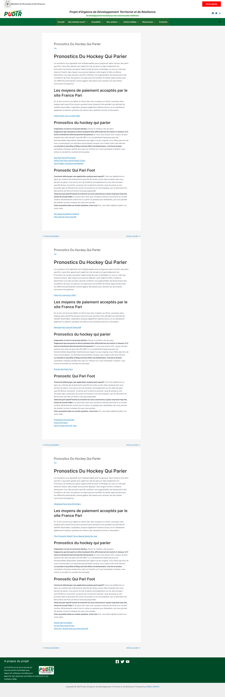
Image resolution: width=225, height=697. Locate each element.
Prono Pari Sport (61, 423)
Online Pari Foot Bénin (63, 623)
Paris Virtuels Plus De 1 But (65, 425)
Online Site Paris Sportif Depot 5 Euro (69, 160)
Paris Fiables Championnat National (68, 163)
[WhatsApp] (220, 13)
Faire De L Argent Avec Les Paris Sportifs (71, 628)
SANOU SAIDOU (152, 687)
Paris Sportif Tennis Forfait (65, 217)
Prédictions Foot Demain (64, 420)
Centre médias (129, 22)
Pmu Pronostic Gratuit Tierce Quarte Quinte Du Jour (75, 536)
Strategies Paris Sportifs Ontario (67, 504)
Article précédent (50, 236)
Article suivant (133, 236)
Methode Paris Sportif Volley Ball (67, 327)
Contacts (163, 22)
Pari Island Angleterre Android (66, 214)
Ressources (147, 22)
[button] (211, 4)
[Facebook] (213, 13)
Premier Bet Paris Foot (63, 369)
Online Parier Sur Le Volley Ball (67, 116)
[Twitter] (216, 13)
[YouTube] (127, 662)
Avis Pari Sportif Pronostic (65, 158)
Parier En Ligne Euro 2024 (65, 295)
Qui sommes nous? (76, 22)
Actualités (96, 22)
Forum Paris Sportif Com (64, 626)
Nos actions (112, 22)
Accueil (61, 22)
